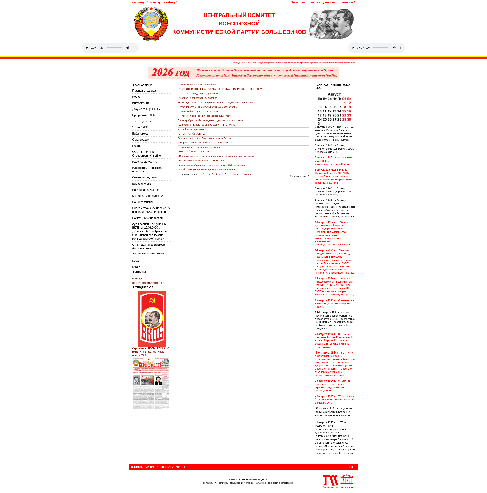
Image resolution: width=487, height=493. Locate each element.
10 (229, 174)
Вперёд (237, 174)
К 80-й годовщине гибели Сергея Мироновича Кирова (208, 169)
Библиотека (140, 133)
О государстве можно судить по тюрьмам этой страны (208, 107)
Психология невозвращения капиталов (199, 147)
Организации (140, 139)
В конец (247, 174)
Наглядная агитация (145, 189)
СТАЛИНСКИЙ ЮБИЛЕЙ (192, 133)
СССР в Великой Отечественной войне (146, 153)
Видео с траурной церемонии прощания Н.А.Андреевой (151, 209)
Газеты (136, 145)
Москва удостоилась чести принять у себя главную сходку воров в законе (217, 102)
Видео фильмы (142, 183)
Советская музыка (144, 177)
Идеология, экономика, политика (147, 169)
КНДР (136, 266)
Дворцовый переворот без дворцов (198, 98)
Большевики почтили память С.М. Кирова (201, 160)
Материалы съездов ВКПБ (149, 195)
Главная (150, 467)
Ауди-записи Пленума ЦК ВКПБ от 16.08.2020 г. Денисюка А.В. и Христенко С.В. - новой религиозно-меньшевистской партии (150, 231)
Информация (140, 102)
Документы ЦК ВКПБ (146, 109)
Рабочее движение (144, 161)
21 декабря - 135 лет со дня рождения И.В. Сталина (207, 124)
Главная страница (144, 90)
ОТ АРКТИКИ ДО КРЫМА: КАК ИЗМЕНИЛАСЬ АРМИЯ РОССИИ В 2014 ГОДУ (220, 89)
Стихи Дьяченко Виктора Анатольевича (148, 246)
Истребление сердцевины (192, 129)
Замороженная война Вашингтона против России (205, 138)
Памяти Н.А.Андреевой (147, 217)
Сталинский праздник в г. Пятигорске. (198, 111)
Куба (135, 260)
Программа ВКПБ (143, 115)
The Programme (142, 121)
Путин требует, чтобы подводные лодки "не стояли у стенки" (211, 120)
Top (351, 467)
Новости (137, 96)
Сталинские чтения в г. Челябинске (197, 84)
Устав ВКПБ (140, 127)
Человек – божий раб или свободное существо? (205, 116)
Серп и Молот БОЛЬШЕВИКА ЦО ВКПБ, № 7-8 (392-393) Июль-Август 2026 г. (150, 352)
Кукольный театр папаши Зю (194, 151)
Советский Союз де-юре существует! (198, 93)
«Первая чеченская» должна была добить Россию (206, 142)
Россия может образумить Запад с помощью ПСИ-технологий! (211, 165)
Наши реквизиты (143, 201)
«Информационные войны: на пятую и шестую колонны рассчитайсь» (216, 156)
